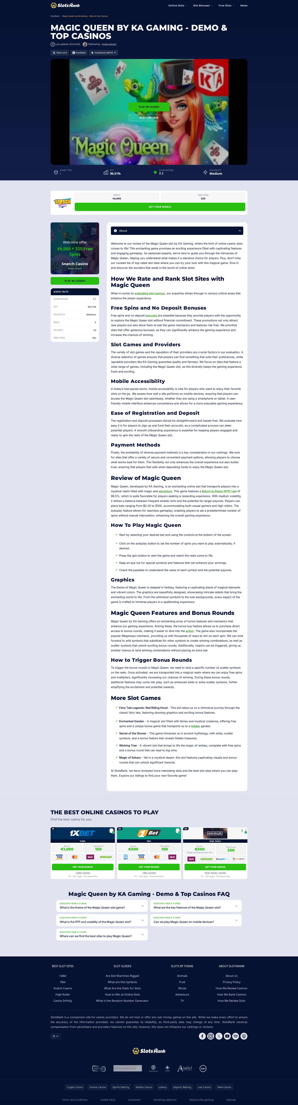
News (243, 5)
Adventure (182, 994)
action (190, 631)
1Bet (63, 982)
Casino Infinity (62, 1001)
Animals (182, 976)
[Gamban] (153, 1068)
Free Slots (225, 5)
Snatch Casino (63, 988)
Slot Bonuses (201, 5)
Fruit (182, 982)
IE (54, 1036)
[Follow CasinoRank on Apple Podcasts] (243, 1036)
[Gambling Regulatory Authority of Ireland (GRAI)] (99, 1068)
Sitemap (231, 1099)
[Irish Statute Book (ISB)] (127, 1068)
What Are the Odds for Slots (122, 988)
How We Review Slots (232, 1001)
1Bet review (149, 872)
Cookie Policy (107, 1099)
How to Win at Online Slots (122, 994)
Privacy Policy (231, 982)
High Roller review (215, 872)
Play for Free (149, 117)
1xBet (62, 976)
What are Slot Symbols (122, 982)
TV (182, 1001)
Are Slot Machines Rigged (122, 976)
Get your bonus (160, 206)
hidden (195, 726)
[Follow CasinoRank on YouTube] (227, 1036)
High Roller (62, 994)
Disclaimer (134, 1099)
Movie (182, 988)
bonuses (151, 315)
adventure (165, 491)
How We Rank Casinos (231, 994)
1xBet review (82, 872)
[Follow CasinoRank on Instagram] (210, 1036)
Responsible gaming (201, 1099)
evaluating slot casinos (150, 293)
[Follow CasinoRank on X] (219, 1036)
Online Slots (176, 5)
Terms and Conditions (75, 1099)
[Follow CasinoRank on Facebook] (202, 1036)
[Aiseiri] (185, 1068)
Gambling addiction (165, 1099)
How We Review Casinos (231, 988)
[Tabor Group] (167, 1068)
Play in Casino (149, 106)
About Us (232, 976)
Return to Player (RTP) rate (219, 491)
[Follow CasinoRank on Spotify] (235, 1036)
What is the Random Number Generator (122, 1001)
